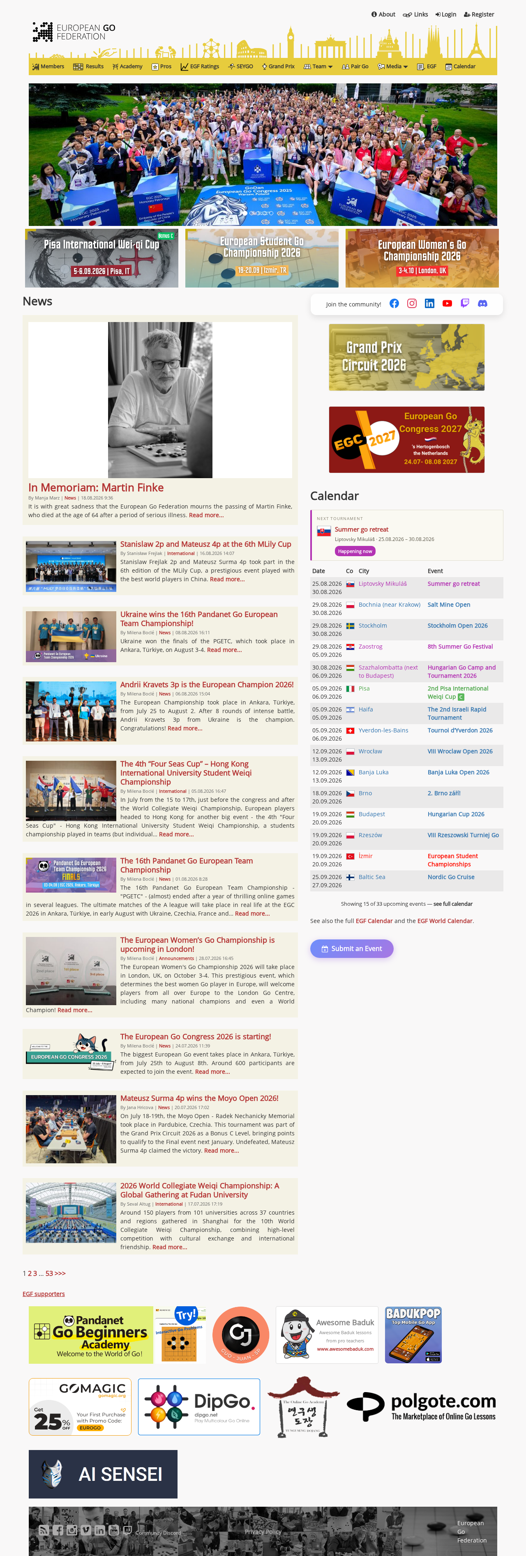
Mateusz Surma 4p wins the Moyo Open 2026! (199, 1098)
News (70, 498)
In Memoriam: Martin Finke (96, 487)
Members (52, 66)
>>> (60, 1273)
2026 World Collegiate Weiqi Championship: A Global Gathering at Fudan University (199, 1190)
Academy (131, 66)
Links (421, 14)
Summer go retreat (361, 529)
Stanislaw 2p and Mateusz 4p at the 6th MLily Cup (205, 544)
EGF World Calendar (445, 921)
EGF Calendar (374, 921)
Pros (165, 66)
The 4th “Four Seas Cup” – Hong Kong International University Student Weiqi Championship (186, 773)
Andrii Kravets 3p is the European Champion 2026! (207, 684)
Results (95, 66)
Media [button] (393, 66)
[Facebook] (394, 304)
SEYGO (245, 66)
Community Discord (158, 1532)
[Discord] (482, 304)
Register (483, 14)
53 (49, 1273)
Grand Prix (282, 66)
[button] (64, 154)
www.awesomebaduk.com (345, 1349)
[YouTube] (447, 304)
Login (449, 14)
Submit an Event (357, 948)
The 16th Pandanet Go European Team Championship (186, 865)
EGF (431, 66)
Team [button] (319, 66)
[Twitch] (465, 304)
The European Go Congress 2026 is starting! (195, 1036)
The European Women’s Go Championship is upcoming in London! (197, 944)
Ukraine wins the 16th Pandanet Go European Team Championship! (199, 618)
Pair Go (360, 66)
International (181, 553)
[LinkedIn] (429, 304)
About (387, 14)
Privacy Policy (263, 1531)
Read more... (206, 515)
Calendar (464, 66)
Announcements (176, 958)
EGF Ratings (204, 66)
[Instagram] (412, 304)
